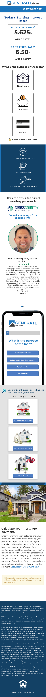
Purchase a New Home (23, 421)
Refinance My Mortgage (23, 448)
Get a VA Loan (23, 476)
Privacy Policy (17, 692)
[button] (22, 306)
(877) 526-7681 (34, 9)
